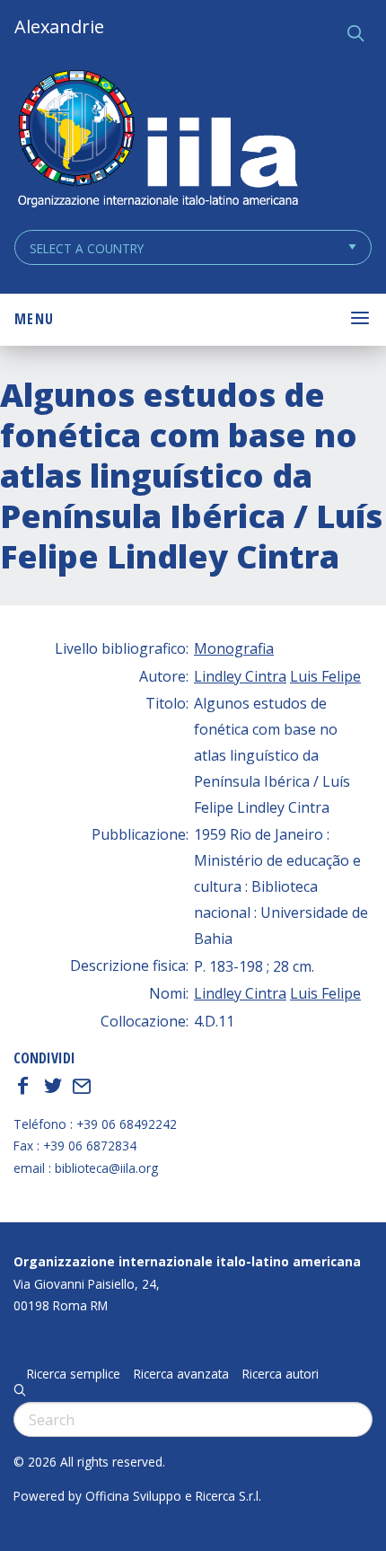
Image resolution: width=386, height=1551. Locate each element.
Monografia (234, 648)
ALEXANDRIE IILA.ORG (157, 140)
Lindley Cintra (240, 676)
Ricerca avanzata (181, 1374)
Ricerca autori (280, 1374)
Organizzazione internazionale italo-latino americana (187, 1261)
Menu (34, 319)
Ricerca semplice (73, 1374)
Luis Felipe (325, 676)
